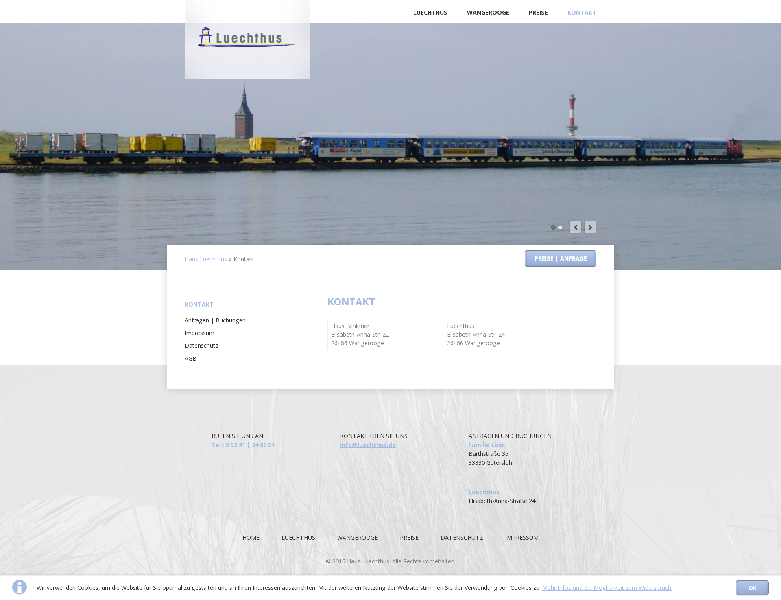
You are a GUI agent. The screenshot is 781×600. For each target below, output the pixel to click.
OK (752, 587)
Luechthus (430, 12)
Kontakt (581, 12)
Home (251, 537)
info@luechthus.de (368, 445)
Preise (538, 12)
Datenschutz (201, 345)
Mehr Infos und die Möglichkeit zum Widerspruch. (607, 587)
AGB (190, 358)
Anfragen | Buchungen (215, 320)
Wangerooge (488, 12)
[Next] (590, 227)
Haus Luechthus (206, 259)
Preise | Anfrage (560, 258)
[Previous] (575, 227)
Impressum (199, 333)
